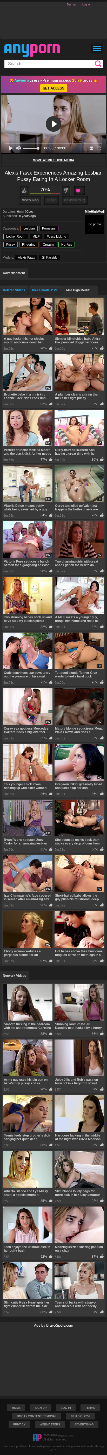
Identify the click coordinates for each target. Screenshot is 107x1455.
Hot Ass (66, 244)
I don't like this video (66, 190)
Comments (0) (74, 200)
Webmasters (50, 1424)
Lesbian (29, 228)
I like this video (24, 190)
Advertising (84, 1424)
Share (51, 200)
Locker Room (15, 236)
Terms (90, 1407)
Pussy (10, 244)
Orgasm (48, 244)
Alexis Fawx (26, 257)
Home (16, 1407)
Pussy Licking (56, 236)
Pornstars (49, 228)
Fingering (29, 244)
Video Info (30, 200)
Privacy (19, 1424)
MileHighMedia (95, 211)
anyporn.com (66, 1435)
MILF (35, 236)
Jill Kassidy (49, 257)
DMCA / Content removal (37, 1416)
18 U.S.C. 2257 (80, 1416)
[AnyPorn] (32, 50)
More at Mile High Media (53, 160)
